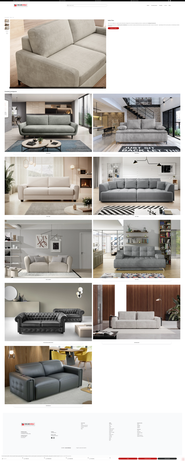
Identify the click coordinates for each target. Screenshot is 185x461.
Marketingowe (49, 458)
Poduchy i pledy (139, 432)
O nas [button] (165, 5)
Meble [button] (148, 5)
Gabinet (138, 427)
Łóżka (110, 433)
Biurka (110, 439)
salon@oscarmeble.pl (54, 435)
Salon (82, 424)
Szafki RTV (110, 431)
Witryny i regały (111, 432)
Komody (110, 436)
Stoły (110, 427)
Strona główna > (7, 17)
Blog (170, 5)
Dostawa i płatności (84, 426)
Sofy (13, 17)
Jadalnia (138, 426)
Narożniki (110, 424)
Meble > (11, 17)
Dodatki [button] (160, 5)
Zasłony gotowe (139, 435)
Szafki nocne (111, 434)
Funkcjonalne (71, 458)
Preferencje (92, 458)
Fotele (110, 426)
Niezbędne (5, 458)
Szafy (110, 438)
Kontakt (82, 427)
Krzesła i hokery (111, 428)
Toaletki (110, 435)
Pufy (110, 440)
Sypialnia (138, 425)
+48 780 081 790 (53, 432)
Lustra (138, 430)
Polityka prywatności (84, 425)
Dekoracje (138, 431)
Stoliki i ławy (111, 429)
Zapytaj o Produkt (113, 28)
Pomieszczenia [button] (154, 5)
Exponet (85, 447)
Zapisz (128, 458)
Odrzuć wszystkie (167, 458)
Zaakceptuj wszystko (147, 458)
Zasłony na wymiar (140, 436)
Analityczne (27, 458)
